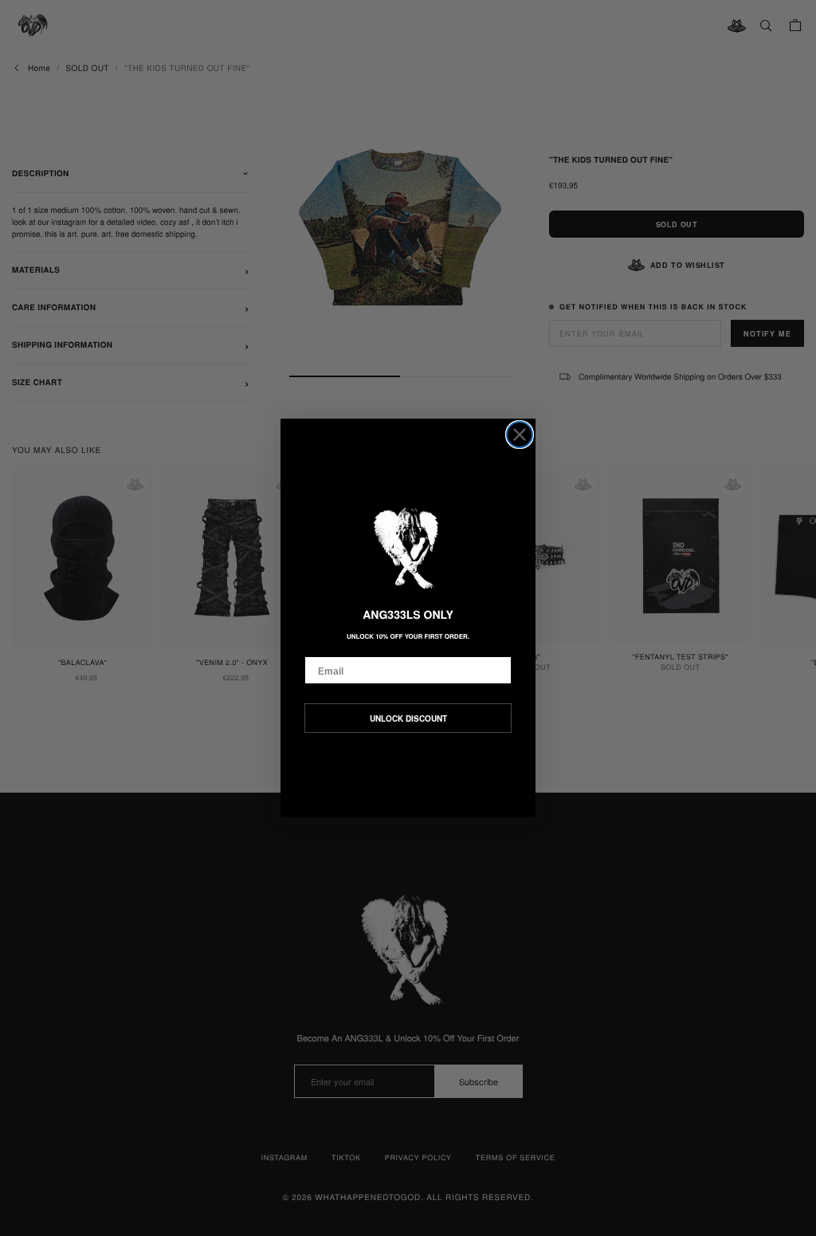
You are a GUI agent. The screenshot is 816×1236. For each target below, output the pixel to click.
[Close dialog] (519, 434)
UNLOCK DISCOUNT (408, 718)
